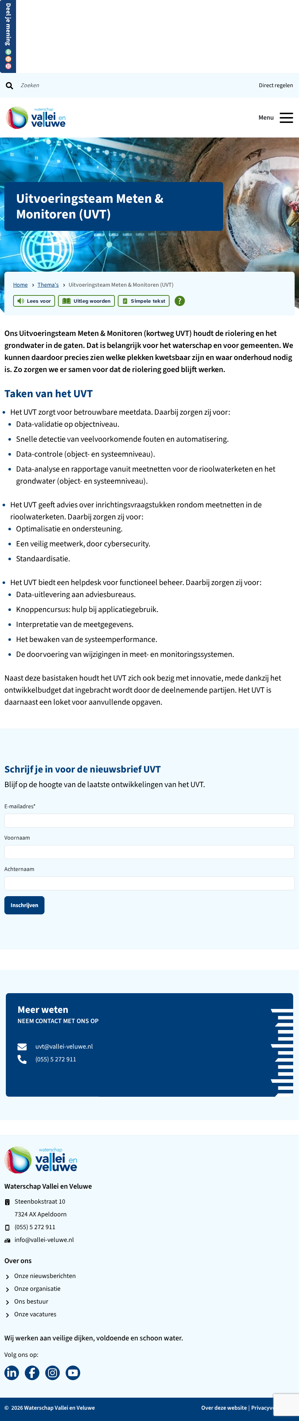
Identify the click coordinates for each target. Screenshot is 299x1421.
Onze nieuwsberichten (45, 1275)
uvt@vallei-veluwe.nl (64, 1046)
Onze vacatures (35, 1314)
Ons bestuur (31, 1301)
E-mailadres (20, 806)
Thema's (48, 285)
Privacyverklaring (273, 1408)
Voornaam (17, 837)
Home (20, 285)
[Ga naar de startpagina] (40, 1159)
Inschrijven (24, 905)
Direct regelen (276, 85)
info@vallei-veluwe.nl (44, 1239)
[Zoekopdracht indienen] (9, 85)
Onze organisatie (37, 1288)
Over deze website (224, 1408)
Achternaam (19, 869)
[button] (8, 36)
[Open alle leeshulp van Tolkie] (180, 301)
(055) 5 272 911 (55, 1059)
